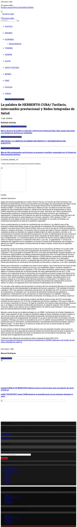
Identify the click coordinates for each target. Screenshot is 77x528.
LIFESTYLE (9, 473)
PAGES (7, 499)
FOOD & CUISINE (11, 471)
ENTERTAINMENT (11, 469)
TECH (7, 479)
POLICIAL (9, 87)
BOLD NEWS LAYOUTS (13, 497)
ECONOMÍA (9, 39)
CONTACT (8, 503)
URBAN (7, 483)
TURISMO (9, 48)
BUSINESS (8, 468)
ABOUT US (8, 495)
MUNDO (8, 74)
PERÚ (7, 80)
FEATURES (8, 501)
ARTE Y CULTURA (12, 67)
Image (7, 99)
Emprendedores (15, 44)
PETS (7, 475)
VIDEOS (8, 93)
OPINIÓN (8, 54)
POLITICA (9, 26)
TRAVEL (7, 481)
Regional (18, 126)
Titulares (21, 99)
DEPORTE (8, 33)
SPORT (7, 477)
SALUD (8, 61)
